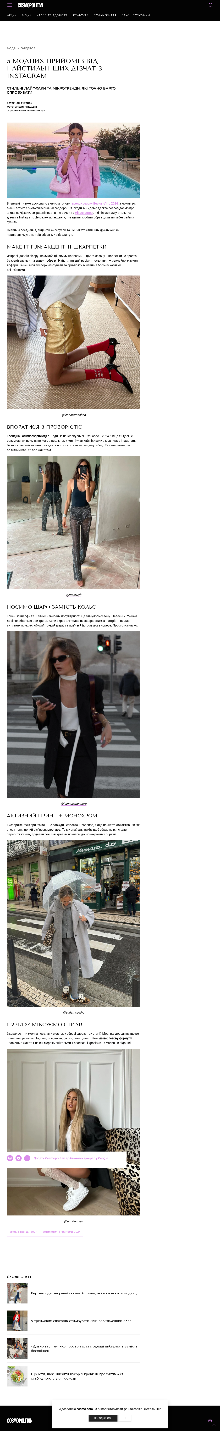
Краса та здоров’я (52, 15)
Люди (12, 15)
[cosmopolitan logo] (30, 5)
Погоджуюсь (103, 1418)
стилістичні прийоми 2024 (61, 1235)
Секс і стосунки (136, 15)
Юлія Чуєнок (24, 106)
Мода (26, 15)
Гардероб (28, 51)
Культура (81, 15)
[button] (214, 1425)
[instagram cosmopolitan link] (210, 1424)
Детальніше (152, 1409)
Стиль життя (105, 15)
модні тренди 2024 (23, 1235)
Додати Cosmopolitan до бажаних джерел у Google (71, 1246)
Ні (125, 1418)
